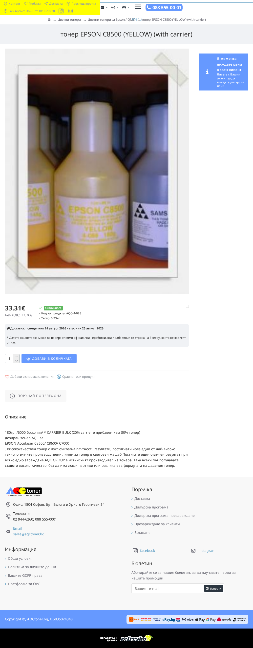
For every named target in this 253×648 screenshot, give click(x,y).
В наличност (53, 308)
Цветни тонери (69, 19)
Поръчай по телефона (40, 396)
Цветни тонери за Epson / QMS (111, 19)
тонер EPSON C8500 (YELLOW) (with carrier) (174, 19)
